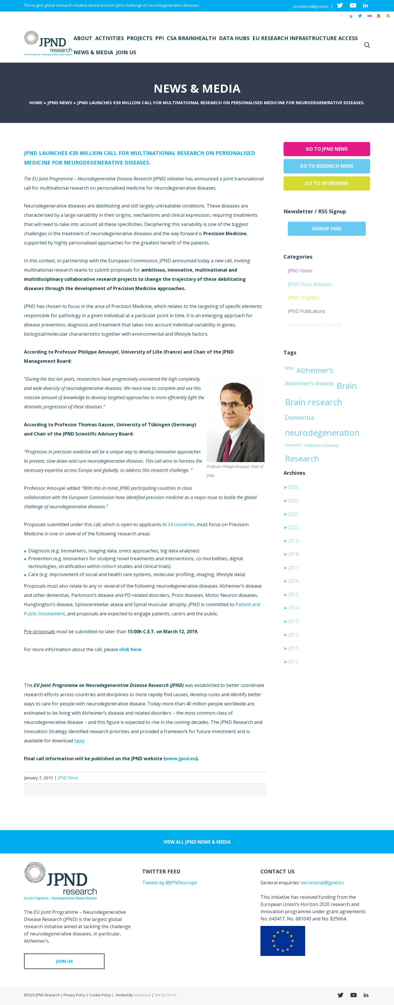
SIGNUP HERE (327, 228)
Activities (109, 38)
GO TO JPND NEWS (327, 149)
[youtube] (379, 18)
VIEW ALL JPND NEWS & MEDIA (197, 842)
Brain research (313, 402)
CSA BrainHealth (191, 38)
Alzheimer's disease (309, 383)
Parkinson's (293, 445)
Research (302, 458)
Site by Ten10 (165, 995)
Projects (139, 38)
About (83, 38)
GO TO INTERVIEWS (326, 183)
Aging (289, 367)
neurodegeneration (322, 432)
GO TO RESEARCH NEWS (326, 166)
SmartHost (142, 995)
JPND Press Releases (310, 284)
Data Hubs (234, 38)
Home (35, 102)
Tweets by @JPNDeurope (169, 882)
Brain (347, 385)
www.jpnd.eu (180, 758)
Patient (243, 604)
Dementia (299, 417)
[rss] (388, 18)
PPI (159, 38)
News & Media (93, 52)
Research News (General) (314, 325)
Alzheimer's (315, 370)
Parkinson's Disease (321, 445)
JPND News (59, 102)
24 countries (181, 524)
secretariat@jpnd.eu (311, 6)
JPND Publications (306, 311)
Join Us (126, 52)
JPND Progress (303, 297)
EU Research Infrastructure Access (305, 38)
